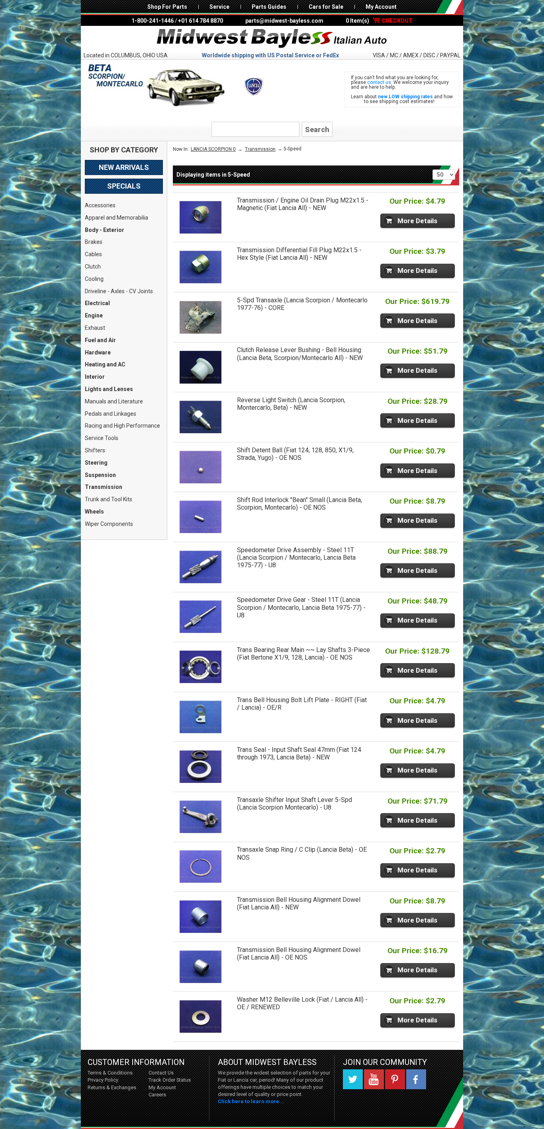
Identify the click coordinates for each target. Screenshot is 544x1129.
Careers (157, 1095)
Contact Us (161, 1073)
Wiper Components (109, 524)
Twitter (353, 1079)
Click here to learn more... (251, 1101)
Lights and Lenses (109, 389)
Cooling (94, 279)
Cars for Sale (326, 7)
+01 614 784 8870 (200, 21)
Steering (96, 462)
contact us (379, 82)
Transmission (103, 487)
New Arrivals (124, 167)
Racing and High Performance (122, 425)
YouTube (374, 1079)
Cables (93, 254)
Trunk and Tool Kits (108, 499)
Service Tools (101, 438)
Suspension (100, 475)
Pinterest (395, 1079)
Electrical (97, 303)
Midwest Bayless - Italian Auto (272, 39)
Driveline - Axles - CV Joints (119, 291)
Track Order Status (170, 1080)
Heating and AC (105, 364)
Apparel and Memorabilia (116, 217)
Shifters (95, 450)
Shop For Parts (167, 7)
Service (219, 7)
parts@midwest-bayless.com (284, 21)
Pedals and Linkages (110, 414)
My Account (381, 7)
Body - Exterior (104, 230)
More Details (417, 221)
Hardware (98, 352)
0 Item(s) (379, 21)
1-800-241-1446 (152, 21)
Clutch (93, 266)
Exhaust (95, 328)
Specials (124, 186)
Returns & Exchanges (112, 1087)
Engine (94, 315)
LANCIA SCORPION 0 (213, 149)
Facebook (416, 1079)
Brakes (93, 242)
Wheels (94, 511)
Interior (95, 377)
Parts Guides (269, 7)
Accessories (100, 205)
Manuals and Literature (114, 401)
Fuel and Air (100, 340)
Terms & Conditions (110, 1073)
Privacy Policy (103, 1080)
